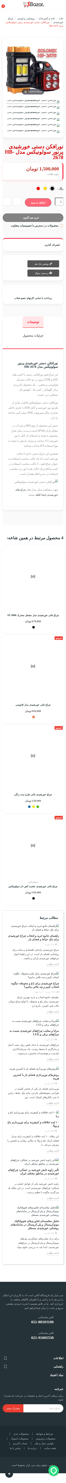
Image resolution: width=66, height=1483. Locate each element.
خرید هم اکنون (31, 217)
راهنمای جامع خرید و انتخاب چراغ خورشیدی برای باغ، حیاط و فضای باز (33, 937)
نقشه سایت (50, 1448)
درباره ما (32, 1448)
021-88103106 (42, 1322)
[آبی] (29, 806)
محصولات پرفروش (45, 1439)
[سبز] (37, 806)
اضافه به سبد (38, 202)
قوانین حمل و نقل (44, 1443)
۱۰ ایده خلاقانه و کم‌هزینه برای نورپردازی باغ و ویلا (33, 1124)
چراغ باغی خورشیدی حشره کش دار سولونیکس (33, 886)
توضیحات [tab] (33, 322)
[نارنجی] (33, 717)
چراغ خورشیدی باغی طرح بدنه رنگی (33, 794)
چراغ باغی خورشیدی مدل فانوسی (33, 704)
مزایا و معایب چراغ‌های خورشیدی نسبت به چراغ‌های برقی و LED (34, 1032)
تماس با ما (15, 1448)
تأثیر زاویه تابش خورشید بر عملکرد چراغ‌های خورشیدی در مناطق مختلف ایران (33, 1171)
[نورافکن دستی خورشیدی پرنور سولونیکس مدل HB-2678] (33, 102)
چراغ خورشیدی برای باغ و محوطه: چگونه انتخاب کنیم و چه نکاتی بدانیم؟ (35, 985)
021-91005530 (42, 1337)
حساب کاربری (20, 1443)
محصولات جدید (21, 1434)
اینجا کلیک (40, 494)
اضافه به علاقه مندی (17, 201)
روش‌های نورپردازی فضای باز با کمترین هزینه (36, 1076)
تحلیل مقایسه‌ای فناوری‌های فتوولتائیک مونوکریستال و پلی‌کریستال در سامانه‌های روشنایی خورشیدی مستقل (35, 1224)
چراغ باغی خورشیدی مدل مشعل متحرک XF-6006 (33, 615)
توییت (36, 245)
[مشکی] (33, 627)
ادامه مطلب (53, 964)
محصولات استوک (20, 1439)
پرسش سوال (42, 273)
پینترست (32, 245)
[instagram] (58, 1349)
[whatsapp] (49, 1349)
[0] (6, 4)
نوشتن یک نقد (41, 263)
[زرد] (33, 806)
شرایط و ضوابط (44, 1434)
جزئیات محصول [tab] (33, 335)
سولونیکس (33, 882)
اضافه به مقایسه (7, 201)
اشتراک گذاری (41, 245)
